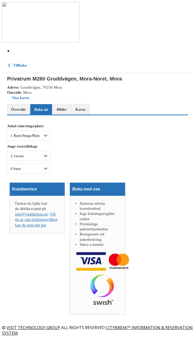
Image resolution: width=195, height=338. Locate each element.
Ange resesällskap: (22, 146)
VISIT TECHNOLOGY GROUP (33, 327)
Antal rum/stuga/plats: (25, 126)
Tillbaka (19, 65)
